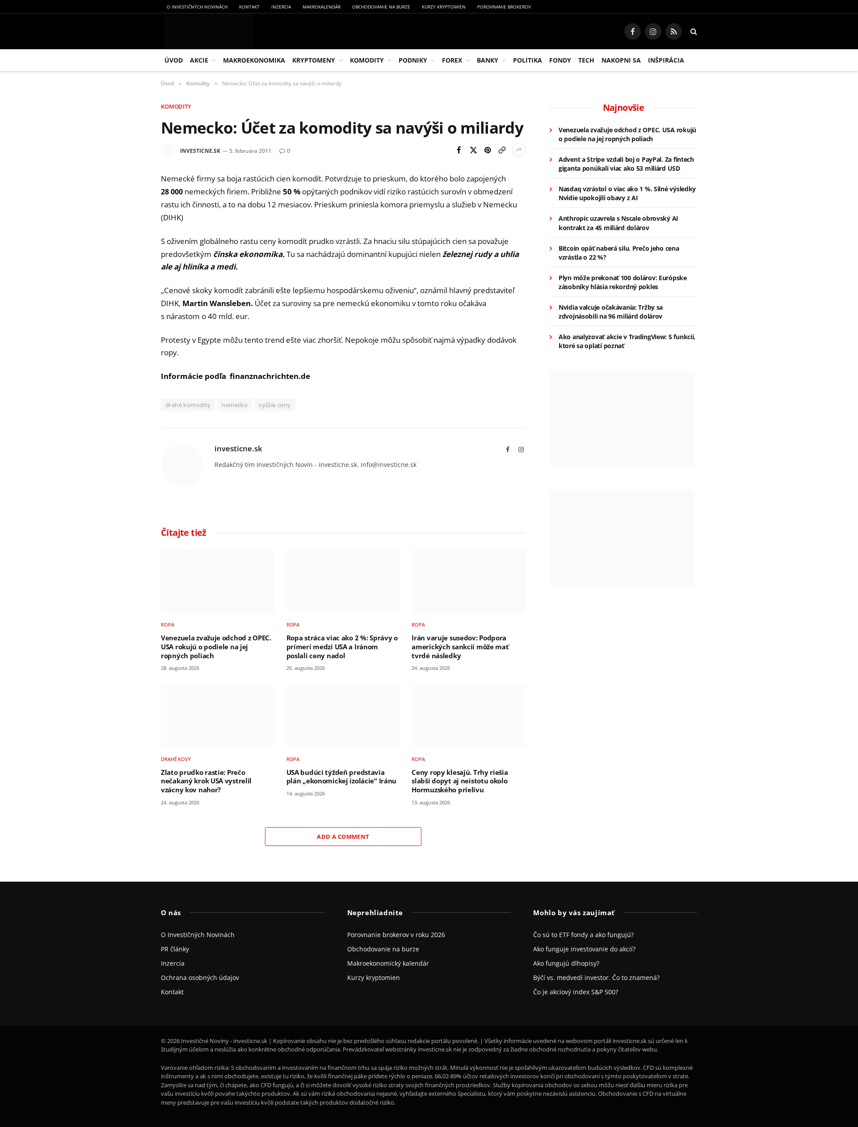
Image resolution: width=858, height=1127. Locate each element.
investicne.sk (200, 151)
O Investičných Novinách (197, 7)
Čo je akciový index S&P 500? (575, 992)
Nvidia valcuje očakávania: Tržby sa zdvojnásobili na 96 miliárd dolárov (611, 311)
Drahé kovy (176, 759)
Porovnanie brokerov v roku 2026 (396, 934)
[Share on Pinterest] (487, 149)
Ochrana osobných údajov (200, 977)
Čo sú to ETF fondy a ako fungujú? (583, 934)
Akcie (199, 60)
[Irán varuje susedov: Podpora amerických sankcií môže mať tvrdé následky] (469, 582)
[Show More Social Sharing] (519, 149)
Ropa (167, 624)
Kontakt (249, 7)
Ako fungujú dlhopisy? (566, 963)
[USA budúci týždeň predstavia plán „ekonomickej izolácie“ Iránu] (343, 716)
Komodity (367, 60)
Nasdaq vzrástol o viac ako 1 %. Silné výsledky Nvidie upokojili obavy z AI (627, 193)
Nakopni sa (621, 60)
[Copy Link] (502, 149)
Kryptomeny (313, 60)
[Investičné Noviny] (207, 31)
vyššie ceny (274, 405)
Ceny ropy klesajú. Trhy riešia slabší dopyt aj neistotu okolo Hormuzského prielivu (460, 781)
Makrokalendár (322, 7)
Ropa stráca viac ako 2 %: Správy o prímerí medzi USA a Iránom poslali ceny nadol (342, 647)
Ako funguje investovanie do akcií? (584, 949)
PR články (175, 949)
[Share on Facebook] (459, 149)
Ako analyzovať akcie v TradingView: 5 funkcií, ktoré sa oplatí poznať (627, 341)
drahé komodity (187, 405)
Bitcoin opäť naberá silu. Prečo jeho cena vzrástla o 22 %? (619, 252)
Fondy (560, 60)
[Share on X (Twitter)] (473, 149)
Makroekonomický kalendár (388, 963)
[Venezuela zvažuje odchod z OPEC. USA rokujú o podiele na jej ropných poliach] (218, 582)
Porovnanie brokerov (504, 7)
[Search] (693, 31)
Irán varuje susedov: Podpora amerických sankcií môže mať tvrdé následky (460, 647)
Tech (586, 60)
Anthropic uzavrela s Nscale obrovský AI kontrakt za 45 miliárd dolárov (618, 222)
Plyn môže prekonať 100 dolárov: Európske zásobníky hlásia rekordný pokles (623, 282)
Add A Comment (343, 837)
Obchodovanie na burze (381, 7)
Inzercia (281, 7)
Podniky (413, 60)
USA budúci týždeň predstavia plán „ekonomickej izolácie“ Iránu (341, 777)
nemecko (235, 405)
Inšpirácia (666, 60)
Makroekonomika (254, 60)
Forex (452, 60)
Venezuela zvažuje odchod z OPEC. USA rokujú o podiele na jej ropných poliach (216, 647)
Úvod (173, 60)
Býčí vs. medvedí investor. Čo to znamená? (596, 977)
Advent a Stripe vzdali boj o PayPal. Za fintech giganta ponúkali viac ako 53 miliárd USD (626, 163)
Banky (487, 60)
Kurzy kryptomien (444, 7)
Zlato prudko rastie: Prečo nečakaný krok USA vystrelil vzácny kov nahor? (206, 781)
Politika (527, 60)
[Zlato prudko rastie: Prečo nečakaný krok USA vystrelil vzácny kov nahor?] (218, 716)
